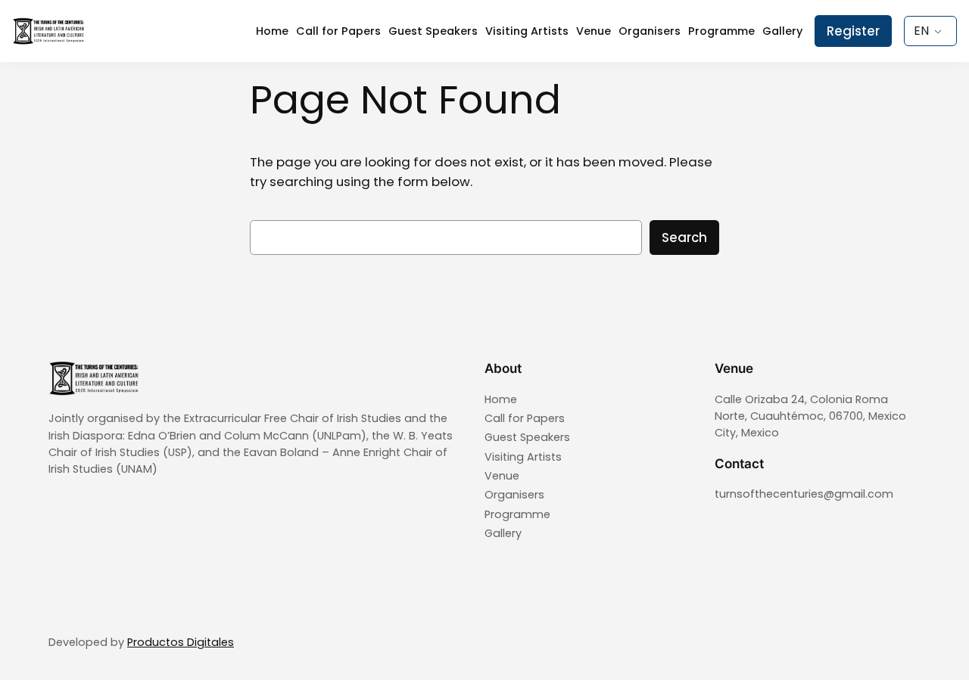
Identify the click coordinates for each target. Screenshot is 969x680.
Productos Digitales (180, 642)
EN (921, 30)
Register (853, 31)
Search (684, 237)
